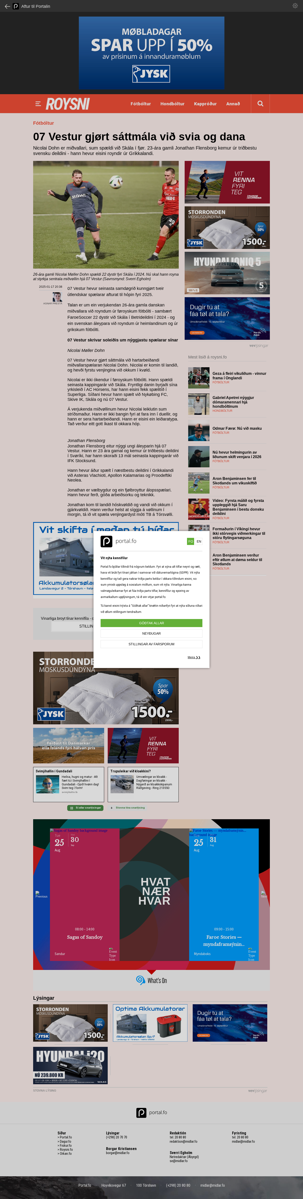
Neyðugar (151, 633)
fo (190, 541)
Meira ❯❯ (194, 657)
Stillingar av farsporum (151, 644)
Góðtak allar (151, 623)
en (199, 541)
